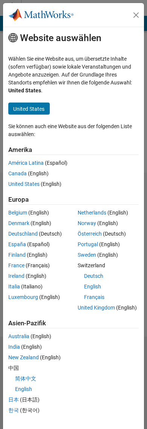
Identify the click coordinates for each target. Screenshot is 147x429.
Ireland (16, 276)
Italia (14, 286)
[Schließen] (136, 15)
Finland (17, 255)
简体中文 (25, 378)
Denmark (18, 223)
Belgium (17, 213)
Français (94, 297)
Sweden (87, 255)
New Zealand (23, 357)
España (17, 244)
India (14, 347)
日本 (13, 400)
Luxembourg (23, 297)
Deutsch (93, 276)
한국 (13, 410)
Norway (87, 223)
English (92, 286)
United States (24, 184)
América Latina (26, 163)
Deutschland (23, 234)
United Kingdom (96, 308)
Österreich (90, 234)
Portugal (88, 244)
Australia (18, 336)
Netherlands (92, 213)
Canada (17, 173)
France (16, 265)
